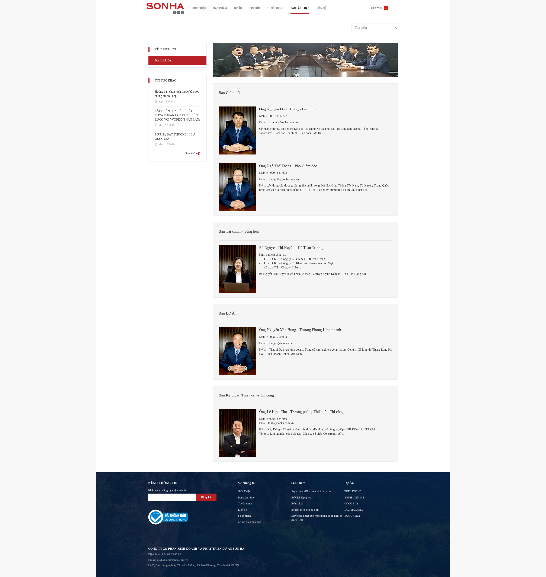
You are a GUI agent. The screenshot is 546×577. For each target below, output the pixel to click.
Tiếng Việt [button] (376, 7)
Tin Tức (254, 8)
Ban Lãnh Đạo (299, 8)
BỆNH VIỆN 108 (354, 497)
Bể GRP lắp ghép (301, 497)
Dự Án (238, 8)
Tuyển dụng (275, 8)
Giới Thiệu (199, 8)
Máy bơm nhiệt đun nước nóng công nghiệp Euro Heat (316, 517)
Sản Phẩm (220, 8)
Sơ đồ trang (244, 515)
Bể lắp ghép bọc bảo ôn (305, 509)
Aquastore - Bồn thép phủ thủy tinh (311, 491)
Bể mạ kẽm (297, 503)
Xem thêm (191, 153)
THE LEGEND (352, 491)
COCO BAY (351, 503)
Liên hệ (321, 8)
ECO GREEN (352, 515)
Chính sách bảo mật (249, 521)
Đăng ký (206, 497)
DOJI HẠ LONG (353, 509)
